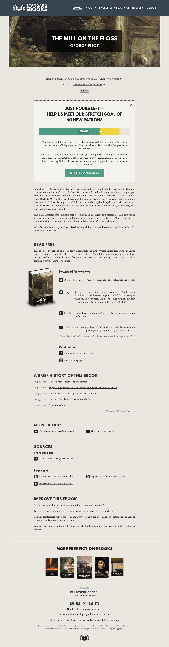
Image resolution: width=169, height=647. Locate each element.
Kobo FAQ (81, 316)
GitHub (53, 620)
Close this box (131, 105)
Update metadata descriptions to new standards (73, 393)
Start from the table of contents (80, 353)
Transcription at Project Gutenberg (56, 458)
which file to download (83, 336)
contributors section (63, 520)
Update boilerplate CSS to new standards (69, 399)
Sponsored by (84, 588)
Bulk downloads (68, 620)
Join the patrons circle (84, 173)
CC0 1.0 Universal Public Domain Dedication (115, 626)
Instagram (84, 603)
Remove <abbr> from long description (68, 382)
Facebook (78, 603)
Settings (115, 620)
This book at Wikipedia (102, 431)
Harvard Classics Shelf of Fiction (87, 84)
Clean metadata (57, 405)
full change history (125, 411)
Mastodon (91, 603)
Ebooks (77, 7)
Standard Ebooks (30, 8)
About (90, 7)
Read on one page (73, 360)
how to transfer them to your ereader (116, 336)
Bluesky (97, 603)
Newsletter (105, 7)
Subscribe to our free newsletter (86, 609)
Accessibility (101, 620)
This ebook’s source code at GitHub (56, 431)
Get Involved (134, 7)
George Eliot (118, 189)
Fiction (84, 91)
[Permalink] (32, 244)
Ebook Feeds (86, 620)
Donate (151, 7)
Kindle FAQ (120, 302)
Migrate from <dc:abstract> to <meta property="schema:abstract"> (83, 387)
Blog (119, 7)
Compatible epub (73, 280)
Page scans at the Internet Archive (56, 476)
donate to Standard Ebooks (62, 526)
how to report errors (105, 511)
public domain (90, 626)
